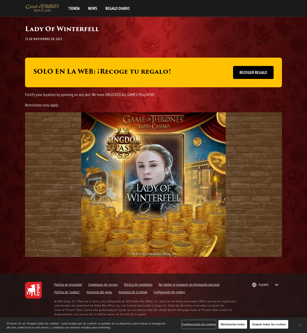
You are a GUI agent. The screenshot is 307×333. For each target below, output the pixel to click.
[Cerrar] (300, 324)
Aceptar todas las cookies (269, 324)
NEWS (92, 8)
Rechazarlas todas (233, 324)
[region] (153, 325)
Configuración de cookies (169, 292)
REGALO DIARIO (117, 8)
